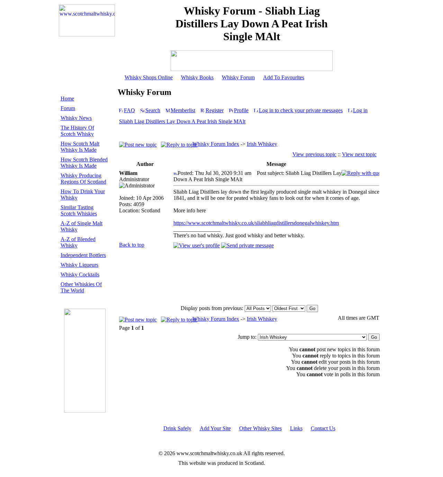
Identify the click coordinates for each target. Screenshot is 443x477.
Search (152, 110)
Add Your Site (215, 428)
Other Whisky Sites (260, 428)
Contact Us (323, 428)
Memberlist (183, 110)
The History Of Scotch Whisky (77, 131)
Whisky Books (197, 77)
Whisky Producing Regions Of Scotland (83, 179)
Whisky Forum (238, 77)
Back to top (131, 245)
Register (215, 110)
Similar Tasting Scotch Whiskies (79, 210)
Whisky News (76, 118)
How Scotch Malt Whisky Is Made (80, 147)
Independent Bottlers (83, 255)
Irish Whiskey (262, 144)
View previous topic (314, 154)
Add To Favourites (283, 77)
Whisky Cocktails (80, 274)
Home (67, 98)
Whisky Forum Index (215, 144)
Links (296, 428)
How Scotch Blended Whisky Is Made (84, 163)
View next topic (359, 154)
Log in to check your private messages (301, 110)
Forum (68, 108)
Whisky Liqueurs (79, 265)
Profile (241, 110)
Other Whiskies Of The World (81, 287)
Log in (360, 110)
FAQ (129, 110)
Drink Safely (177, 428)
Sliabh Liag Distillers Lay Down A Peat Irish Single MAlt (182, 121)
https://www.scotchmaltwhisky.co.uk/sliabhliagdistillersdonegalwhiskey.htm (256, 223)
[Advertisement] (276, 276)
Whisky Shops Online (149, 77)
